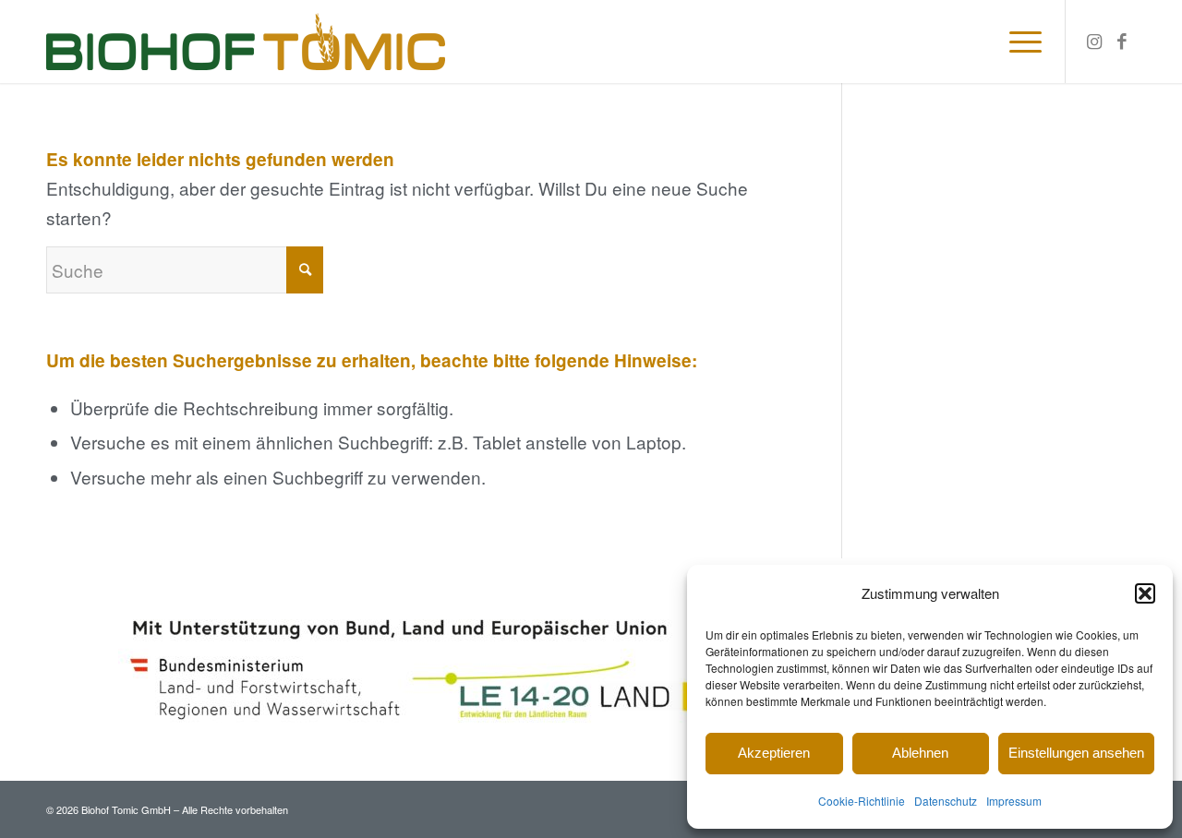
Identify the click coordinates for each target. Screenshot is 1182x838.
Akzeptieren (774, 752)
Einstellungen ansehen (1076, 752)
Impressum (1014, 800)
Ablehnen (920, 752)
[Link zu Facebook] (1122, 40)
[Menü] (1019, 41)
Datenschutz (945, 800)
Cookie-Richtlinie (861, 800)
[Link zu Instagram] (1094, 40)
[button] (1145, 593)
